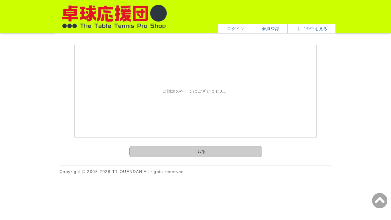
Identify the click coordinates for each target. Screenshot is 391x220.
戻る (202, 151)
